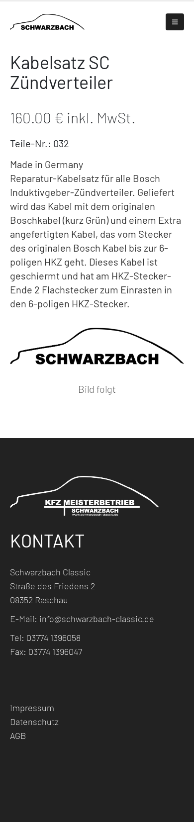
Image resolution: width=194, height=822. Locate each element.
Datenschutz (34, 721)
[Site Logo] (47, 22)
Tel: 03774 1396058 (45, 637)
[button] (175, 21)
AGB (18, 735)
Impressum (32, 707)
